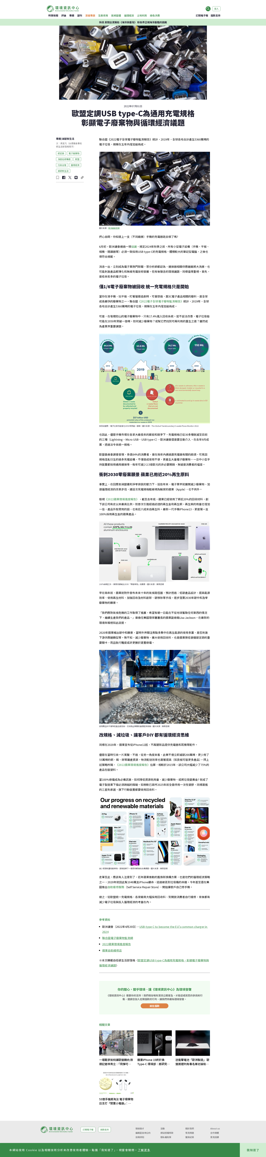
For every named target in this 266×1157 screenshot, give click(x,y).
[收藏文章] (57, 177)
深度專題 (90, 15)
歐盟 (77, 159)
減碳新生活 (68, 138)
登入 (216, 8)
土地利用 (142, 15)
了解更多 (144, 1150)
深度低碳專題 (64, 159)
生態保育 (103, 15)
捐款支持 (215, 15)
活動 (162, 1128)
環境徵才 (139, 1128)
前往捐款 (154, 1006)
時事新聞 (53, 15)
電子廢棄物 (74, 153)
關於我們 (189, 1128)
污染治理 (62, 164)
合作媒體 (214, 1132)
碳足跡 (61, 153)
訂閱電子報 (202, 15)
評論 (63, 15)
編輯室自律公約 (143, 1132)
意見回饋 (214, 1137)
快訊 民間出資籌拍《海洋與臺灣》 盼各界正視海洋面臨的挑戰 (133, 22)
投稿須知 (139, 1137)
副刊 (79, 15)
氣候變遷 (116, 15)
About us (215, 1128)
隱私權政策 (165, 1137)
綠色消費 (155, 15)
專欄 (71, 15)
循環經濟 (129, 15)
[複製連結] (82, 177)
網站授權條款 (166, 1132)
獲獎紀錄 (189, 1137)
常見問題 (189, 1132)
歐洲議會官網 (113, 228)
